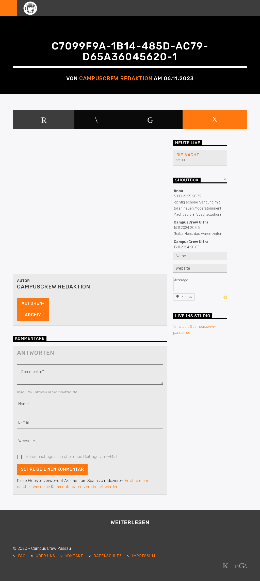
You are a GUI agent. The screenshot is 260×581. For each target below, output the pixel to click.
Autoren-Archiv (33, 309)
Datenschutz (107, 556)
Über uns (45, 556)
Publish (186, 297)
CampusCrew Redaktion (115, 78)
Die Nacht (188, 154)
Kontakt (74, 556)
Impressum (143, 556)
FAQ (22, 556)
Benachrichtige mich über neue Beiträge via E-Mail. (72, 456)
